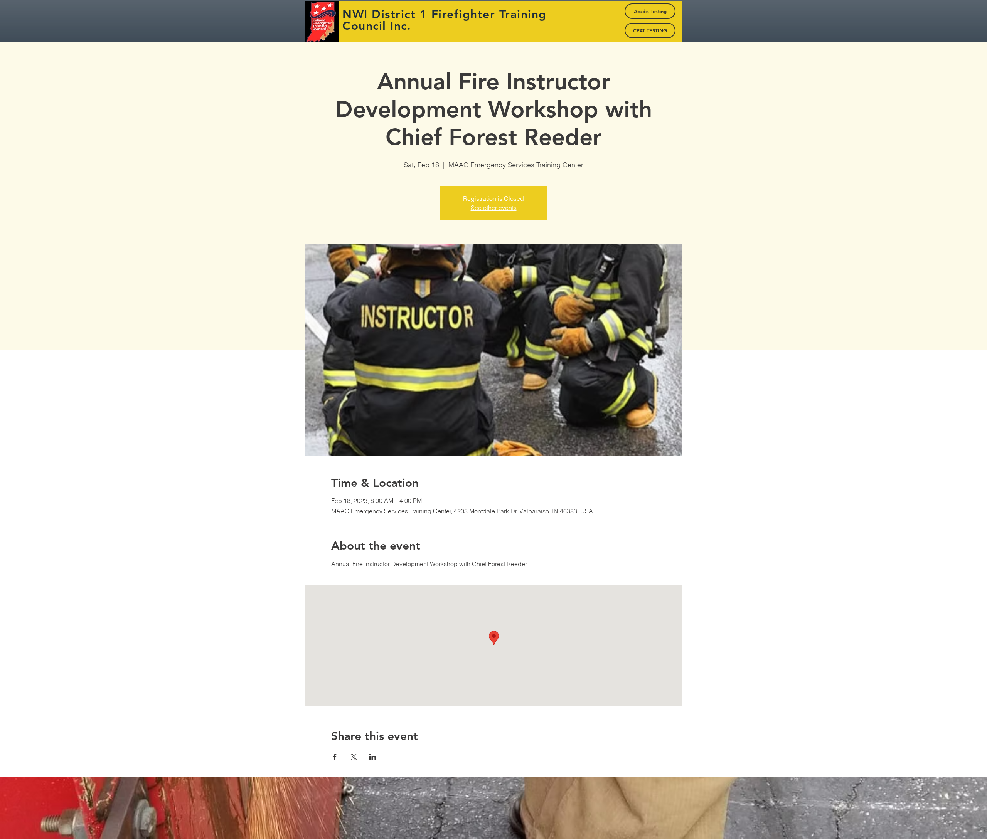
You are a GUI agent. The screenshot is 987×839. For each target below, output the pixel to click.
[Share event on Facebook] (335, 757)
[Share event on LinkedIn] (372, 757)
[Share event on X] (353, 757)
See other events (494, 208)
